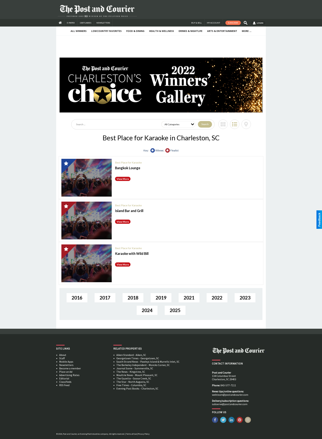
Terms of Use (131, 434)
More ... (246, 31)
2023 (245, 298)
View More (123, 178)
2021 (189, 298)
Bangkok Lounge (127, 168)
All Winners (79, 31)
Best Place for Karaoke (128, 162)
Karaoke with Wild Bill (132, 253)
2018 (133, 298)
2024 (147, 310)
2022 (217, 298)
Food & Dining (135, 31)
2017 (105, 298)
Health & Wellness (161, 31)
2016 (77, 298)
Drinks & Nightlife (190, 31)
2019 (161, 298)
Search (205, 124)
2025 (175, 310)
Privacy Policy (144, 434)
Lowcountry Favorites (106, 31)
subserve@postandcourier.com (229, 404)
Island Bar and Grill (129, 211)
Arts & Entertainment (222, 31)
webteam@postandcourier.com (230, 394)
